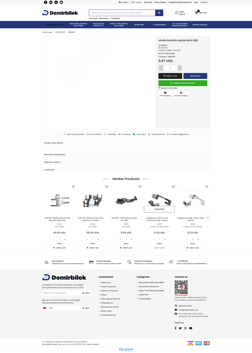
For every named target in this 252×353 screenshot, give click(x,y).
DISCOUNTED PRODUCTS (149, 286)
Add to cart (171, 76)
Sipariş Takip (106, 311)
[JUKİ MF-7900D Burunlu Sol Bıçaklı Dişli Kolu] (59, 200)
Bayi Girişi (148, 2)
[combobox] (45, 308)
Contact (203, 2)
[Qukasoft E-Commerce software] (126, 350)
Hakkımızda (106, 282)
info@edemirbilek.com (188, 310)
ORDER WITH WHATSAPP (184, 83)
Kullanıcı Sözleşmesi (109, 290)
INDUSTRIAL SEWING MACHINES (151, 282)
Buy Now (196, 76)
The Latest (93, 18)
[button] (200, 13)
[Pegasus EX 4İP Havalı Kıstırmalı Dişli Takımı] (159, 200)
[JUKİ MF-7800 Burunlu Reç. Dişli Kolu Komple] (92, 200)
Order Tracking (160, 2)
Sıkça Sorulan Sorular (110, 307)
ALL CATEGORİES (57, 24)
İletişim (104, 294)
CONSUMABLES (145, 299)
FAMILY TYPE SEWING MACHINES (151, 290)
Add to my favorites (169, 88)
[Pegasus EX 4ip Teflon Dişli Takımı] (192, 200)
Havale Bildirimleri (108, 315)
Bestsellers (104, 18)
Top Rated (115, 18)
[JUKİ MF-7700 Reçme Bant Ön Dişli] (126, 200)
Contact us (181, 276)
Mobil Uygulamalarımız (110, 299)
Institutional (106, 276)
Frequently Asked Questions (180, 2)
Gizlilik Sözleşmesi (108, 286)
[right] (208, 217)
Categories (143, 276)
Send (87, 293)
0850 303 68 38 (184, 306)
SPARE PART (144, 294)
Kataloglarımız (107, 303)
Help (196, 2)
